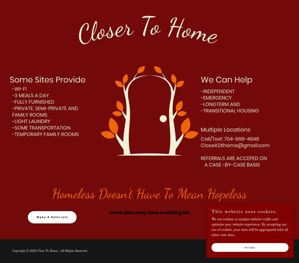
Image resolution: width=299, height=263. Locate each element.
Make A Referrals (52, 217)
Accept (249, 247)
